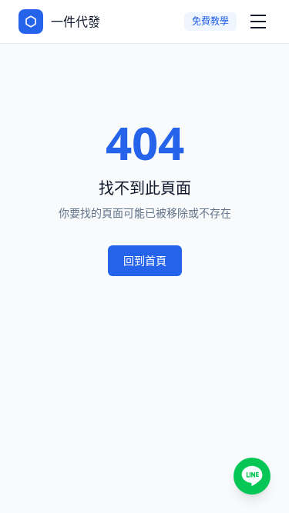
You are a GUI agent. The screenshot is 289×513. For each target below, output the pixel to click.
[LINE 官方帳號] (252, 476)
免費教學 (210, 21)
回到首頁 (144, 260)
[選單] (258, 21)
